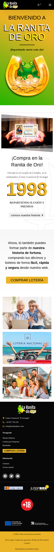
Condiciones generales (23, 540)
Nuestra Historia (9, 438)
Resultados (6, 445)
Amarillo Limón (33, 549)
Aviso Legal (9, 540)
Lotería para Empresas (11, 442)
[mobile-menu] (47, 5)
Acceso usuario (8, 467)
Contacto (6, 464)
